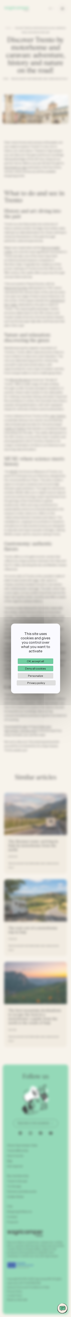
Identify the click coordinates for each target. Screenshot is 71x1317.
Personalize (35, 675)
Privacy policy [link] (36, 683)
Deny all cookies (35, 668)
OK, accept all (35, 661)
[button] (62, 1308)
